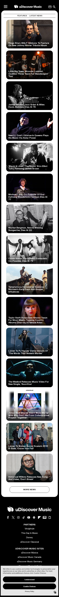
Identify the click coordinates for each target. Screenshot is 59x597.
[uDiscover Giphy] (50, 517)
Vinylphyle (29, 529)
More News (29, 490)
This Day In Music (29, 533)
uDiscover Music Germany (29, 561)
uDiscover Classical (29, 542)
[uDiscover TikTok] (24, 517)
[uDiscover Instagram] (18, 517)
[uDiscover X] (13, 517)
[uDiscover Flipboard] (39, 517)
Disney (29, 537)
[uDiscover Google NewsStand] (44, 517)
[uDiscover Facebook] (8, 517)
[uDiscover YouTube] (29, 517)
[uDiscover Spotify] (34, 517)
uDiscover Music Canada (29, 557)
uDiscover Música (29, 553)
